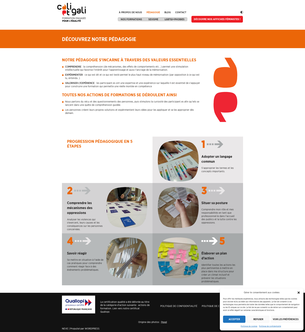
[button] (298, 292)
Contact (180, 12)
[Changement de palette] (242, 12)
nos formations (131, 19)
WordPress (92, 328)
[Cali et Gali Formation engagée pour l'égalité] (71, 12)
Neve (65, 328)
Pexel (164, 322)
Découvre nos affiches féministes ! (217, 19)
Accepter (234, 319)
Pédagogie (153, 12)
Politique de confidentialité (270, 326)
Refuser (258, 319)
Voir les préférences (285, 319)
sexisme (153, 19)
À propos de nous (130, 12)
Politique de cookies (249, 326)
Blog (167, 12)
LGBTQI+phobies (174, 19)
